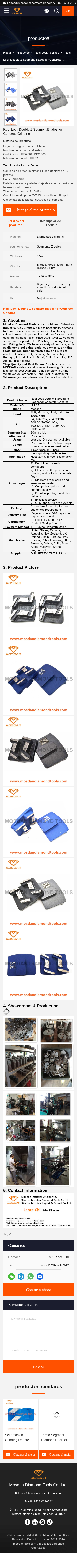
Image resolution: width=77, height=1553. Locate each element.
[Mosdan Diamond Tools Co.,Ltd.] (20, 11)
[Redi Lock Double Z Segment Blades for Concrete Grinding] (47, 97)
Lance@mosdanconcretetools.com (29, 3)
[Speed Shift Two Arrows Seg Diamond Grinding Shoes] (56, 1415)
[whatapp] (30, 1276)
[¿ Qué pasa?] (21, 1276)
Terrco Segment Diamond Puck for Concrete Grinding (18, 1438)
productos (23, 52)
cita (68, 10)
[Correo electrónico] (40, 1276)
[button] (11, 124)
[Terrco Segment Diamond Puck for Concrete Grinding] (20, 1415)
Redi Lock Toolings (47, 52)
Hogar (7, 52)
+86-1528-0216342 (40, 1501)
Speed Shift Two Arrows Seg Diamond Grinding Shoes (54, 1438)
